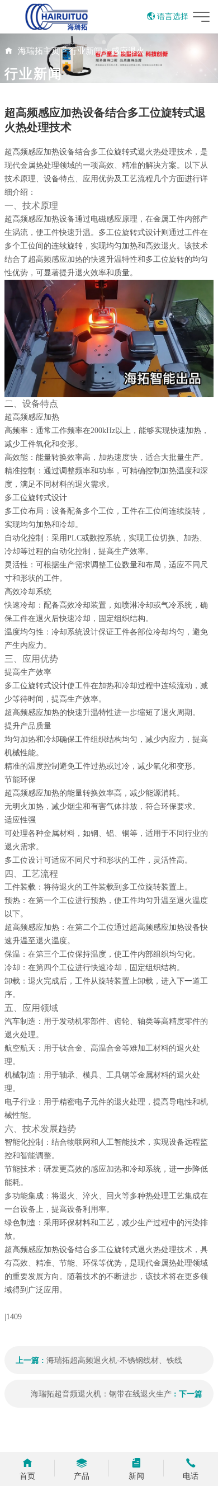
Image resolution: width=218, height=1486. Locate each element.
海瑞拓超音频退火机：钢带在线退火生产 (101, 1394)
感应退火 (128, 50)
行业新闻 (85, 50)
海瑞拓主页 (39, 50)
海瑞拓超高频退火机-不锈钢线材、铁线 (114, 1360)
